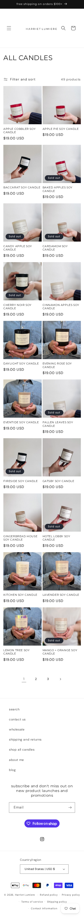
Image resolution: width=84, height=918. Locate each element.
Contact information (44, 908)
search (14, 709)
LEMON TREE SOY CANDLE (16, 651)
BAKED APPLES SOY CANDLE (58, 189)
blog (12, 770)
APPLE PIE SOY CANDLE (61, 129)
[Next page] (60, 679)
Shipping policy (57, 901)
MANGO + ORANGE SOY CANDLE (60, 651)
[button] (9, 28)
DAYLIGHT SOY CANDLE (21, 363)
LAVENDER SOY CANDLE (61, 594)
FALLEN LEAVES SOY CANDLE (58, 424)
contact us (17, 719)
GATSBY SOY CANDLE (58, 481)
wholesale (16, 729)
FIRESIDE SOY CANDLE (20, 481)
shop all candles (22, 749)
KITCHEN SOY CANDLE (20, 594)
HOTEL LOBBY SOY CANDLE (56, 538)
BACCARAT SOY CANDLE (21, 187)
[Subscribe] (70, 807)
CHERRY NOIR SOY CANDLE (17, 306)
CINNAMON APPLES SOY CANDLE (61, 306)
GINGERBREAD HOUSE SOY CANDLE (20, 538)
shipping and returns (25, 739)
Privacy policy (71, 894)
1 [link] (24, 679)
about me (16, 760)
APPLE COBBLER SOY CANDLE (19, 130)
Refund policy (49, 894)
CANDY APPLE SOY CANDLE (17, 247)
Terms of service (32, 901)
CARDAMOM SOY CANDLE (55, 247)
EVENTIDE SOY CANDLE (21, 422)
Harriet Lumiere (25, 894)
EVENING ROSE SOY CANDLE (57, 365)
